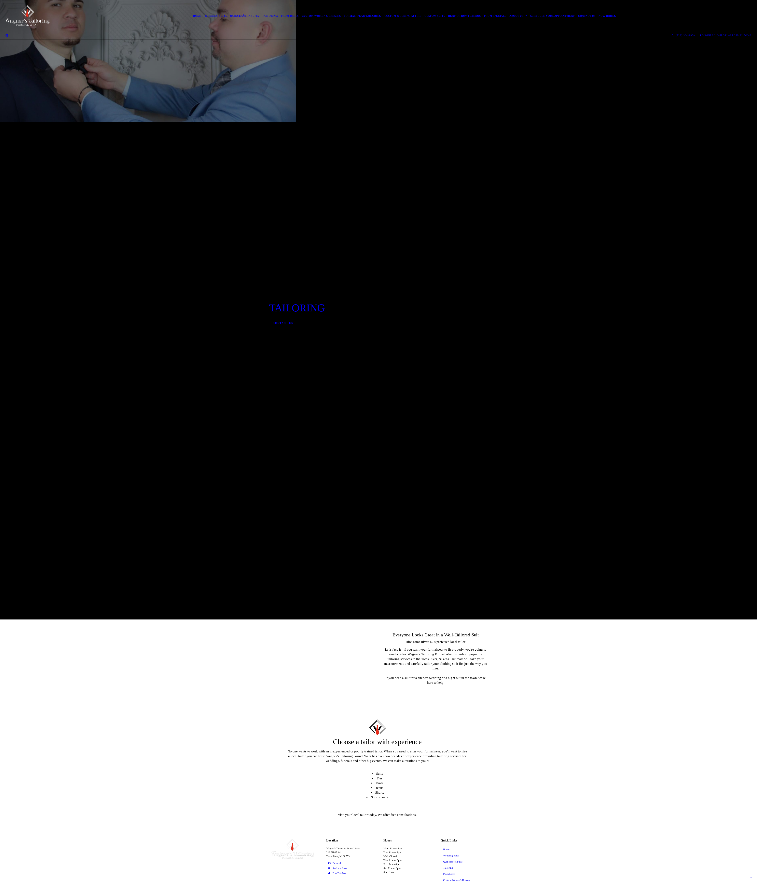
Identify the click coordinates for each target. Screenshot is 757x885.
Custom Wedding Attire (402, 15)
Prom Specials (495, 15)
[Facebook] (6, 35)
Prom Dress (290, 15)
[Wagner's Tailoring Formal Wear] (27, 16)
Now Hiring (607, 15)
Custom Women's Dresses (321, 15)
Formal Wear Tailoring (362, 15)
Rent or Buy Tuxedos (464, 15)
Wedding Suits (216, 15)
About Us (516, 15)
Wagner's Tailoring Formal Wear (727, 35)
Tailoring (270, 15)
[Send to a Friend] (350, 868)
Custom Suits (434, 15)
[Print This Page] (350, 873)
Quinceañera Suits (244, 15)
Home (197, 15)
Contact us (587, 15)
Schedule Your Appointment (552, 15)
